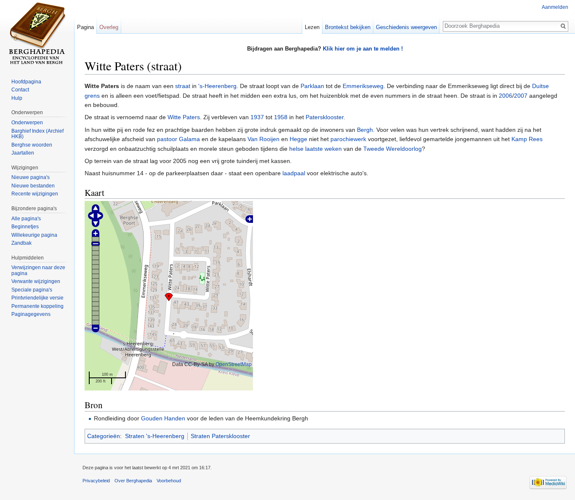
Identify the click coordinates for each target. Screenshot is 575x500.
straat (182, 86)
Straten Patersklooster (220, 436)
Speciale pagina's (31, 290)
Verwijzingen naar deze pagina (38, 270)
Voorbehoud (169, 480)
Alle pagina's (26, 219)
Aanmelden (555, 7)
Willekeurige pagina (34, 235)
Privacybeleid (96, 480)
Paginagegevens (31, 314)
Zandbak (21, 243)
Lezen (312, 27)
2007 (520, 95)
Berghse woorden (31, 145)
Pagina (85, 27)
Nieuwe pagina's (30, 177)
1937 (257, 117)
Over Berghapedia (133, 480)
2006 (505, 95)
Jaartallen (22, 153)
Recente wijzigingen (34, 194)
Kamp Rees (527, 139)
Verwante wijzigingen (35, 281)
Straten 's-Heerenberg (154, 436)
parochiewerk (348, 139)
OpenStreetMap (234, 364)
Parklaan (312, 86)
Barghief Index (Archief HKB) (37, 134)
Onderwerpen (27, 123)
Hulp (16, 98)
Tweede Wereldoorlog (392, 148)
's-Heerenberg (217, 86)
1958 (281, 117)
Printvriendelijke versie (37, 298)
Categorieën (103, 436)
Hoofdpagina (26, 82)
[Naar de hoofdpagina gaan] (37, 33)
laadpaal (293, 173)
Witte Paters (184, 117)
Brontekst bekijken (347, 27)
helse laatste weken (315, 148)
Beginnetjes (25, 227)
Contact (20, 90)
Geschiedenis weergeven (406, 27)
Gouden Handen (163, 418)
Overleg (108, 27)
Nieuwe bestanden (33, 186)
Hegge (298, 139)
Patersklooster (324, 117)
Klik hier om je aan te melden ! (363, 48)
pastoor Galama (178, 139)
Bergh (365, 129)
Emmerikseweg (363, 86)
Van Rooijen (264, 139)
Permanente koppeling (37, 306)
